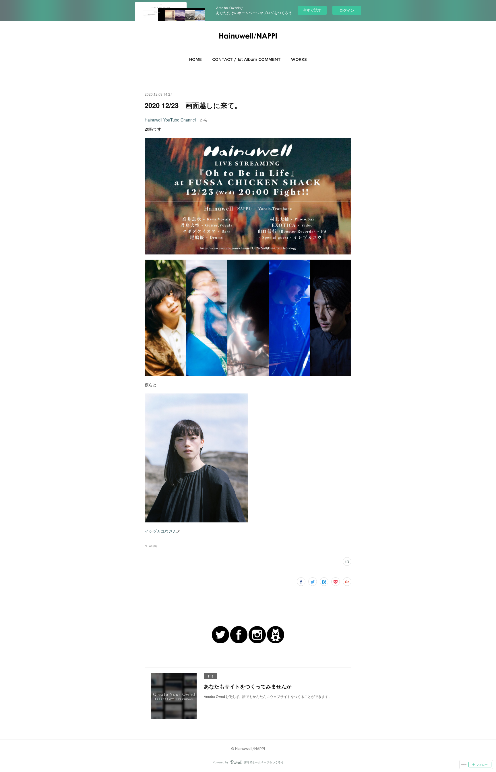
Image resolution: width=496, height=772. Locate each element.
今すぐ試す (312, 10)
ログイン (346, 10)
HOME (195, 59)
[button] (195, 59)
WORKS (299, 59)
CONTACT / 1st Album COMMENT (246, 59)
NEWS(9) (151, 546)
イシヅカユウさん (161, 531)
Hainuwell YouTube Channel (170, 120)
